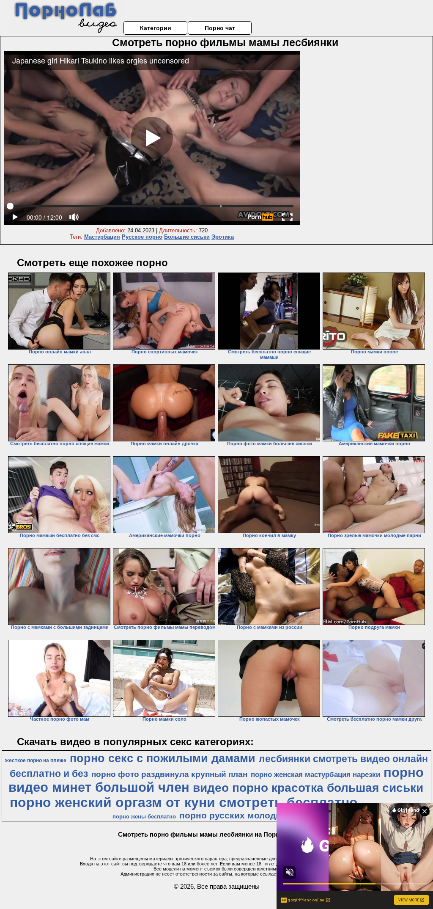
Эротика (222, 237)
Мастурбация (102, 237)
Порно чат (220, 28)
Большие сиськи (187, 237)
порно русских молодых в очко (249, 815)
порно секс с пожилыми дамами (162, 758)
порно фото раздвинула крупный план (169, 774)
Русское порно (142, 237)
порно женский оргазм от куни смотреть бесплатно (184, 802)
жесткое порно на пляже (35, 760)
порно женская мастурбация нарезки (315, 774)
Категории (155, 28)
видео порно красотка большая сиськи (308, 787)
